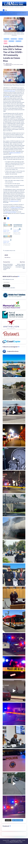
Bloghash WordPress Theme (16, 841)
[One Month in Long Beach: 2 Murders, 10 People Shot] (14, 551)
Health (5, 41)
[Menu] (6, 10)
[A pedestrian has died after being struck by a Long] (14, 621)
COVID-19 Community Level (9, 90)
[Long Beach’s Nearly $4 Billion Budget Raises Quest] (14, 598)
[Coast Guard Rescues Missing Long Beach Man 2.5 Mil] (14, 412)
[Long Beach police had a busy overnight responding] (14, 644)
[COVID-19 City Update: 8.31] (17, 226)
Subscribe (6, 285)
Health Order (7, 96)
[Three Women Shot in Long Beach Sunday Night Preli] (14, 482)
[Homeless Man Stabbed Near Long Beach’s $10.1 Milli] (14, 366)
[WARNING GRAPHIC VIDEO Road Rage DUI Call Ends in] (14, 690)
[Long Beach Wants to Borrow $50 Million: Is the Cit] (14, 505)
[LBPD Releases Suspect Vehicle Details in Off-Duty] (14, 783)
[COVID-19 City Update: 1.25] (7, 226)
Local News (11, 41)
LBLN (6, 255)
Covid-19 (20, 38)
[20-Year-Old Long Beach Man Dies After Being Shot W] (14, 389)
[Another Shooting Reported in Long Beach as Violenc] (14, 806)
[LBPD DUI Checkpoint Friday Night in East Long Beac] (14, 435)
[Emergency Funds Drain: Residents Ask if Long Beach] (14, 737)
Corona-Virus (14, 38)
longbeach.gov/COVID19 (15, 207)
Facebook (6, 826)
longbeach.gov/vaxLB (14, 201)
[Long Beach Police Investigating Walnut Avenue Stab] (14, 667)
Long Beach (18, 41)
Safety (5, 43)
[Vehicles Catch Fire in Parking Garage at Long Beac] (14, 528)
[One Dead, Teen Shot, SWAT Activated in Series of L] (14, 714)
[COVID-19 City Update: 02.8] (7, 238)
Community (6, 38)
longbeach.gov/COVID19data (10, 211)
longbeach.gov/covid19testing (15, 152)
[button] (7, 257)
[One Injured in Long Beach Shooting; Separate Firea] (14, 760)
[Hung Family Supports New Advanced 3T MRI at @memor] (14, 458)
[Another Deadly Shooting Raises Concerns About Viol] (14, 574)
